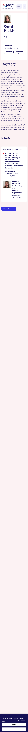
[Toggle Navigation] (24, 6)
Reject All (14, 724)
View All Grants (9, 209)
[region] (14, 723)
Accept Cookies (14, 729)
